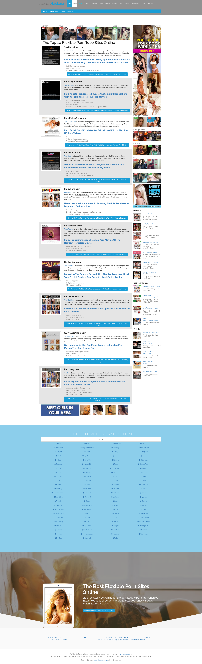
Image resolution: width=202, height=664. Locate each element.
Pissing (144, 443)
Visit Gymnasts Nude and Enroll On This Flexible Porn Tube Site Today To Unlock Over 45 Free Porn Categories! (97, 361)
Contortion (68, 266)
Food (116, 464)
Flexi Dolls (67, 156)
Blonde (116, 484)
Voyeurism (144, 513)
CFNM (59, 484)
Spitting (144, 501)
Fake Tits (87, 460)
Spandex (144, 497)
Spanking (59, 526)
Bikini (87, 443)
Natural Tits (87, 464)
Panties (115, 521)
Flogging (59, 501)
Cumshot (87, 497)
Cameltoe (87, 476)
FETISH (101, 439)
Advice (127, 3)
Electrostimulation (59, 493)
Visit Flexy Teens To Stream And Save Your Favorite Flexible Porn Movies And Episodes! (97, 254)
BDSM (59, 472)
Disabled (87, 538)
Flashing (116, 447)
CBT (59, 480)
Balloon (59, 460)
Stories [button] (107, 3)
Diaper (87, 517)
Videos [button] (80, 3)
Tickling (59, 530)
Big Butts (59, 538)
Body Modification (87, 447)
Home (45, 11)
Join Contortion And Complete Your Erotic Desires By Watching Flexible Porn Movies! (97, 289)
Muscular (116, 534)
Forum (75, 3)
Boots (144, 476)
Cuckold (87, 493)
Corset (87, 484)
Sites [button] (143, 3)
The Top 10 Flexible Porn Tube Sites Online (98, 610)
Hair (115, 476)
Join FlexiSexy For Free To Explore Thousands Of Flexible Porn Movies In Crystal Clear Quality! (97, 399)
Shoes (144, 472)
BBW (59, 468)
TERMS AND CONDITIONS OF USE (116, 637)
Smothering (59, 521)
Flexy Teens (68, 229)
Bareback (59, 464)
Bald (116, 480)
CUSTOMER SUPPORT (60, 640)
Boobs (87, 452)
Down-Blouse (144, 517)
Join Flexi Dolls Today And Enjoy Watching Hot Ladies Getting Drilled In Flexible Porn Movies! (97, 180)
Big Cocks (87, 526)
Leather (116, 505)
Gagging (116, 472)
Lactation (116, 497)
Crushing (59, 489)
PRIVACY (147, 637)
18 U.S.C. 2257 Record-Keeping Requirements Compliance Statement (121, 640)
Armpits (59, 452)
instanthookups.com (124, 654)
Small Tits (87, 468)
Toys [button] (120, 3)
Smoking (144, 493)
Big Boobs (87, 456)
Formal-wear (115, 468)
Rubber (144, 468)
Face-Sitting (59, 497)
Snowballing (87, 505)
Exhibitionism (116, 443)
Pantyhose (144, 484)
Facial (87, 501)
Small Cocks (87, 530)
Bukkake (87, 472)
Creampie (87, 489)
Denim (87, 513)
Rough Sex (59, 517)
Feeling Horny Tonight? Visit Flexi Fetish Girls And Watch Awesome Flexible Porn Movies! (97, 145)
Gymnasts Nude (69, 336)
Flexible (70, 11)
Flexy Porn (68, 192)
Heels (144, 480)
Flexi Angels (68, 85)
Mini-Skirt (116, 530)
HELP (85, 637)
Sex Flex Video (69, 51)
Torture (59, 534)
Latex (116, 501)
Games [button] (114, 3)
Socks (144, 489)
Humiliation (59, 505)
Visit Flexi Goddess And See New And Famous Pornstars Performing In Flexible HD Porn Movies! (97, 324)
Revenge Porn (144, 526)
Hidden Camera (144, 521)
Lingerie (116, 513)
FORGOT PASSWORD (54, 637)
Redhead (116, 493)
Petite (116, 538)
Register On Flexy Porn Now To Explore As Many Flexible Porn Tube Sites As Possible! (97, 218)
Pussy (144, 456)
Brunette (116, 489)
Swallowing (87, 509)
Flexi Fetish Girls (70, 122)
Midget (115, 526)
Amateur (59, 443)
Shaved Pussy (144, 464)
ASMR (59, 456)
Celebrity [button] (94, 3)
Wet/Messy (144, 534)
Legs (116, 509)
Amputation (59, 447)
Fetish (63, 11)
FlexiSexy (67, 373)
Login (69, 3)
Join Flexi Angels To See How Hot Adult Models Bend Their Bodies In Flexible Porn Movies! (97, 110)
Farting (115, 452)
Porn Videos (54, 11)
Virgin (144, 509)
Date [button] (101, 3)
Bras (116, 517)
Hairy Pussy (144, 460)
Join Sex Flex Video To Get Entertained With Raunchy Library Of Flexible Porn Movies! (97, 74)
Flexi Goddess (69, 300)
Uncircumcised (87, 534)
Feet (116, 456)
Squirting (144, 505)
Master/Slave (59, 509)
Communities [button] (135, 3)
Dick (87, 521)
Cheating (87, 480)
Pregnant (144, 452)
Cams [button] (86, 3)
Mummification (59, 513)
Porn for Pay (144, 447)
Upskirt (144, 530)
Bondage (59, 476)
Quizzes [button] (150, 3)
